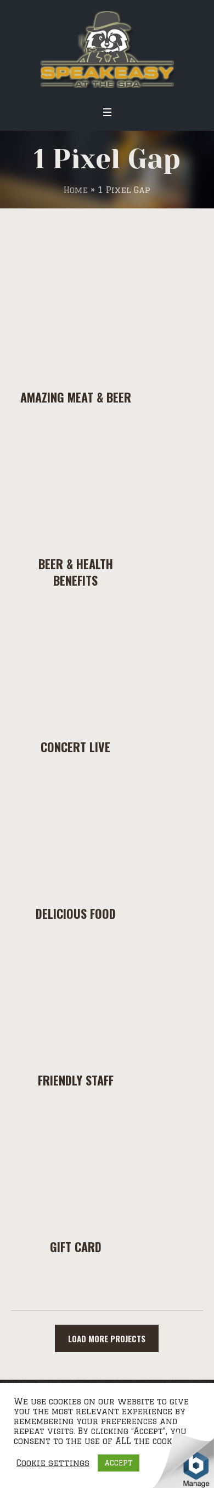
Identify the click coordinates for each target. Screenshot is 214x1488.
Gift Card (76, 1246)
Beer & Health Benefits (75, 572)
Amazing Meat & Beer (75, 397)
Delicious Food (76, 913)
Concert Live (75, 747)
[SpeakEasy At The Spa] (107, 49)
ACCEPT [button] (118, 1463)
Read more (76, 311)
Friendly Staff (76, 1080)
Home (76, 190)
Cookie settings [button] (52, 1463)
